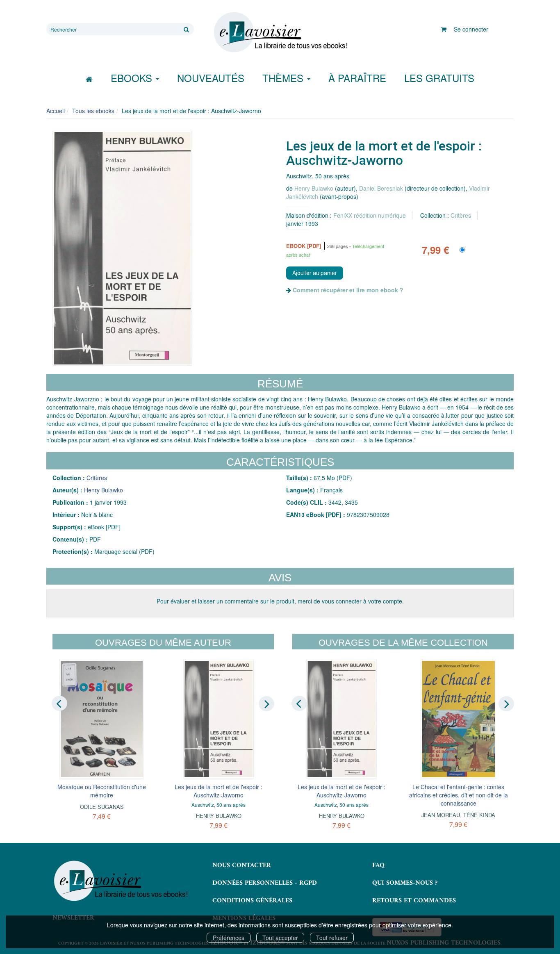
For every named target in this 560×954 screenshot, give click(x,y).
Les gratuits (439, 78)
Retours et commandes (414, 900)
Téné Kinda (479, 815)
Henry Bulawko (313, 188)
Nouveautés (210, 78)
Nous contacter (241, 865)
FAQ (378, 865)
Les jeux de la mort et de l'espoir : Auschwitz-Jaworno (218, 791)
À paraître (357, 78)
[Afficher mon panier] (443, 29)
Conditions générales (252, 900)
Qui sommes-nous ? (404, 883)
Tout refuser (332, 938)
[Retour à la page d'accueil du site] (280, 32)
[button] (122, 248)
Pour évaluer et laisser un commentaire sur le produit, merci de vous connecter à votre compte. (280, 601)
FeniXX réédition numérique (369, 215)
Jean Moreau (440, 815)
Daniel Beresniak (381, 188)
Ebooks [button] (133, 78)
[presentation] (59, 703)
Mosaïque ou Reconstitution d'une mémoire (101, 791)
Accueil (55, 111)
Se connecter (471, 29)
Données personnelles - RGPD (264, 883)
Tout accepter (280, 938)
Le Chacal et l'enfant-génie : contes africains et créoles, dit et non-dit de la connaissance (458, 795)
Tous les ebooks (93, 111)
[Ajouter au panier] (314, 273)
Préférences (228, 938)
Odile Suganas (102, 807)
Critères (461, 215)
